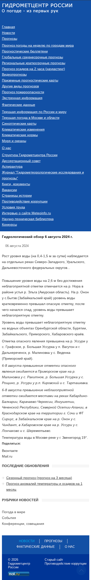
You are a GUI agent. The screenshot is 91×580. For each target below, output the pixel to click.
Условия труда (13, 207)
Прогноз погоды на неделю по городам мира (38, 45)
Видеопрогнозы (14, 74)
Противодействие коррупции (25, 201)
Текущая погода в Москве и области (30, 118)
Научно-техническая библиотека (28, 219)
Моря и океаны (14, 141)
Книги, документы (16, 184)
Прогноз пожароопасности (23, 92)
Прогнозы (9, 39)
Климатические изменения (23, 129)
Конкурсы (9, 224)
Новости (8, 33)
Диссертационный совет (21, 161)
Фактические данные (18, 105)
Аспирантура (12, 166)
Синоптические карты (19, 123)
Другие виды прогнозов (20, 86)
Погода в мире (13, 512)
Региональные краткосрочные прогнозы (33, 63)
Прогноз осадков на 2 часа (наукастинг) (33, 69)
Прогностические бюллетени (25, 51)
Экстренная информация (22, 98)
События (9, 518)
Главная (8, 27)
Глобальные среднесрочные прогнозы (32, 57)
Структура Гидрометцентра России (30, 155)
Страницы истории (17, 195)
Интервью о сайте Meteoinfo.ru (26, 213)
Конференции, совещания (23, 524)
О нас (6, 148)
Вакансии (9, 190)
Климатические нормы (20, 135)
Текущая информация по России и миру (34, 112)
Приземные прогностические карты (30, 80)
